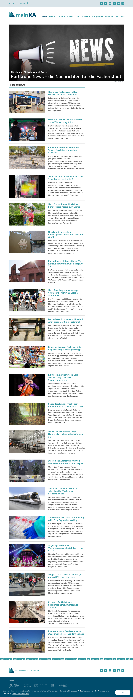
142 (93, 659)
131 (45, 659)
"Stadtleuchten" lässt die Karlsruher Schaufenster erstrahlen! (65, 178)
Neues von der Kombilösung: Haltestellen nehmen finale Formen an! (65, 434)
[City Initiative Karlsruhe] (53, 686)
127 (27, 659)
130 (40, 659)
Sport (77, 16)
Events (52, 16)
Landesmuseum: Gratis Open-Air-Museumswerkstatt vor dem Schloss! (66, 632)
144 (101, 659)
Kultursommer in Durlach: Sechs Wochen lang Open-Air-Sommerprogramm (63, 377)
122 (6, 659)
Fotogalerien (97, 16)
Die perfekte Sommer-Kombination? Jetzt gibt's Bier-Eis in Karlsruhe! (65, 320)
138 (75, 659)
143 (97, 659)
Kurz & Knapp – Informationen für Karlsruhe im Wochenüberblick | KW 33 (65, 264)
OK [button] (123, 692)
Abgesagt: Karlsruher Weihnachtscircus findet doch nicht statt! (65, 548)
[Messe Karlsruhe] (26, 686)
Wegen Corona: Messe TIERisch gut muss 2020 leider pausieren (65, 576)
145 (106, 659)
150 (127, 659)
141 (88, 659)
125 (19, 659)
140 (84, 659)
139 (80, 659)
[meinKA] (22, 15)
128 (32, 659)
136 (66, 659)
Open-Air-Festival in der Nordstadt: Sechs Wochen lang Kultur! (65, 121)
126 (23, 659)
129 (36, 659)
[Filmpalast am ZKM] (62, 686)
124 (14, 659)
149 (123, 659)
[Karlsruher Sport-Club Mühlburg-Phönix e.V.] (14, 686)
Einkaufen (109, 16)
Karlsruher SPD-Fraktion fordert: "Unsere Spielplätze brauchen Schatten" (64, 150)
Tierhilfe (61, 16)
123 (10, 659)
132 (49, 659)
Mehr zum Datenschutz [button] (20, 694)
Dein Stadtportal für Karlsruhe (27, 670)
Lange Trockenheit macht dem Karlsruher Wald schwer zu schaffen (66, 405)
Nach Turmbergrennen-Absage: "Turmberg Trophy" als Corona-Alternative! (63, 293)
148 (119, 659)
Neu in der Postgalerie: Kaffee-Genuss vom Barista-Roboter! (63, 93)
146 (110, 659)
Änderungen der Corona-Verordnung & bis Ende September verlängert (66, 519)
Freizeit (70, 16)
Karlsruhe (120, 16)
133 (53, 659)
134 (58, 659)
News (44, 16)
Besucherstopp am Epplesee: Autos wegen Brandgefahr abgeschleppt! (65, 348)
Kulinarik (86, 16)
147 (114, 659)
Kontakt (12, 3)
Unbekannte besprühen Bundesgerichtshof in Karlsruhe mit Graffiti (65, 235)
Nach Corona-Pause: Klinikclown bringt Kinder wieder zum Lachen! (64, 205)
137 (71, 659)
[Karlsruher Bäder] (41, 686)
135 (62, 659)
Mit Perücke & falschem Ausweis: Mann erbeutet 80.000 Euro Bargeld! (66, 462)
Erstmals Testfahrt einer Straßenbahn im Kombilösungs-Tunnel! (63, 605)
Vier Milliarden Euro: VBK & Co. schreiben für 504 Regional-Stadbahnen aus (63, 491)
